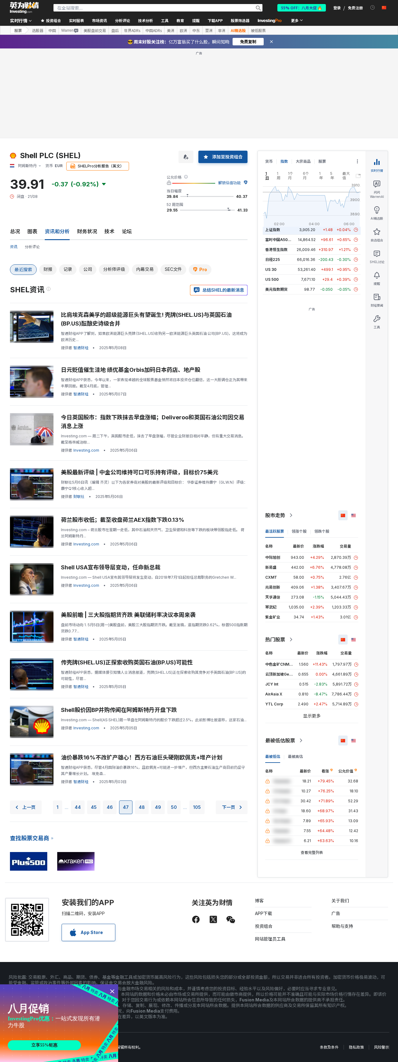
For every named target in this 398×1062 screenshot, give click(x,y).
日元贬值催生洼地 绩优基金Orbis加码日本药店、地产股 (130, 370)
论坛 (127, 231)
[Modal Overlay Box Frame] (59, 1023)
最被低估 (272, 756)
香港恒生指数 (276, 249)
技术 (109, 231)
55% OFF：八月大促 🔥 (301, 7)
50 (174, 807)
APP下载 (263, 913)
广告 (335, 913)
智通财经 (80, 347)
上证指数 (272, 229)
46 (110, 807)
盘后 (115, 30)
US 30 (270, 269)
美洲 (170, 30)
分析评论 (32, 246)
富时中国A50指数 (280, 239)
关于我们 (340, 900)
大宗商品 (303, 161)
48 (142, 807)
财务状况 (87, 231)
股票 (18, 30)
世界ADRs (132, 30)
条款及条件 (329, 1047)
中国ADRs (154, 30)
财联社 (79, 496)
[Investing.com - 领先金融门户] (24, 8)
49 (158, 807)
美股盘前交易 (95, 30)
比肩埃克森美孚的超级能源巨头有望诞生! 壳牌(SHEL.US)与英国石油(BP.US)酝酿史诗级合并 (146, 319)
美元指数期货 (276, 289)
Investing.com (86, 450)
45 (94, 807)
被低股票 (258, 30)
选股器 (37, 30)
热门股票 (275, 639)
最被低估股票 (280, 740)
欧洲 (183, 30)
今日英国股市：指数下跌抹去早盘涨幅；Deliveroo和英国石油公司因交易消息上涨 (152, 421)
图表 (32, 231)
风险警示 (381, 1047)
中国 (52, 30)
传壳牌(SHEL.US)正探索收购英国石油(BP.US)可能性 (127, 662)
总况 (15, 231)
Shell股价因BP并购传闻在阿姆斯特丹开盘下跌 (119, 710)
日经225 (272, 259)
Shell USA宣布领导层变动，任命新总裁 (110, 567)
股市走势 (275, 515)
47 (126, 807)
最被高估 (295, 756)
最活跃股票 (274, 531)
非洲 (221, 30)
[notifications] (372, 8)
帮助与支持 (342, 926)
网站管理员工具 (270, 938)
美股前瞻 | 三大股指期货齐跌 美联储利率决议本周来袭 (128, 615)
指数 (284, 161)
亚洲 (209, 30)
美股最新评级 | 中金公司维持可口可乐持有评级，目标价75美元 (139, 472)
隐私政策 (356, 1047)
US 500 (272, 279)
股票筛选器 (240, 20)
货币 (269, 161)
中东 (196, 30)
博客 (259, 900)
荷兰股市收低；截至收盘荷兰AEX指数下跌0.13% (122, 520)
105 (197, 807)
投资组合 (263, 926)
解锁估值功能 (229, 182)
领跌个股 (321, 531)
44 (78, 807)
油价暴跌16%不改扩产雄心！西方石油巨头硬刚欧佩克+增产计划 (141, 757)
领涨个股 (299, 531)
